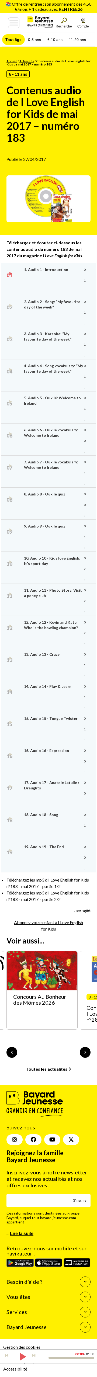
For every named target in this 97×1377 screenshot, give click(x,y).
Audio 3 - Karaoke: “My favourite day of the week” (47, 336)
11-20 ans (77, 39)
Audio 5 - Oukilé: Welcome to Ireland (52, 400)
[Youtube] (52, 1139)
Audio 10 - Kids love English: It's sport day (52, 561)
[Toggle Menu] (13, 23)
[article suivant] (85, 1052)
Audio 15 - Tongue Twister (51, 718)
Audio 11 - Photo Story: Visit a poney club (53, 593)
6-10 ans (55, 39)
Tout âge (13, 39)
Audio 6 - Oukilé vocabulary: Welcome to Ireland (51, 433)
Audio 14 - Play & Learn (47, 686)
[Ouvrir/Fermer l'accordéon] (85, 1282)
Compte (83, 26)
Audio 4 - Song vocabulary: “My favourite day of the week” (53, 368)
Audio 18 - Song (41, 814)
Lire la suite (21, 1233)
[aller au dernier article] (11, 1052)
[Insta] (14, 1139)
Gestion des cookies (21, 1347)
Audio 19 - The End (44, 846)
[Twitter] (71, 1139)
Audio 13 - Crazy (42, 654)
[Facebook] (33, 1139)
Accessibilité (15, 1368)
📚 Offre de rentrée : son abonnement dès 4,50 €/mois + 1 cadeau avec (48, 6)
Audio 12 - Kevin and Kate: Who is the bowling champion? (51, 625)
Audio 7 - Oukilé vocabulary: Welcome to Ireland (51, 465)
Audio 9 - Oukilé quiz (44, 526)
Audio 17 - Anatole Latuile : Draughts (51, 785)
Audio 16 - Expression (46, 750)
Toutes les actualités (47, 1068)
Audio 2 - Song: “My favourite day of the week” (52, 304)
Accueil (11, 61)
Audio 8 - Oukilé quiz (44, 494)
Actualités (26, 61)
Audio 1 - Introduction (46, 269)
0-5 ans (34, 39)
